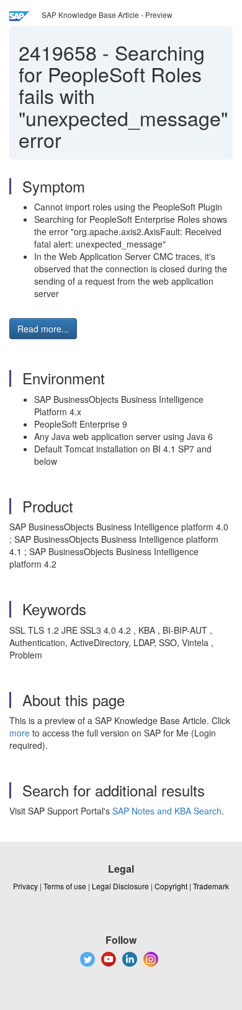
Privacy (25, 886)
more (19, 733)
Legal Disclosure (120, 886)
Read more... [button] (43, 328)
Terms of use (64, 886)
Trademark (211, 886)
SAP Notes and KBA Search (167, 811)
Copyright (171, 886)
